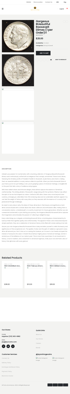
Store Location (38, 2)
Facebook (37, 59)
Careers (38, 343)
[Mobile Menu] (2, 8)
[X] (6, 2)
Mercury (32, 264)
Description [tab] (6, 169)
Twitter (40, 59)
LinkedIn (44, 59)
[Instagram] (9, 2)
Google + (47, 59)
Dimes (45, 45)
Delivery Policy (6, 363)
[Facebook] (2, 2)
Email (50, 59)
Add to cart (44, 53)
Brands (38, 348)
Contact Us (48, 2)
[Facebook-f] (3, 346)
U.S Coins (10, 264)
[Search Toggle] (7, 9)
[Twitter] (8, 346)
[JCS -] (35, 8)
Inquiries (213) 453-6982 (11, 336)
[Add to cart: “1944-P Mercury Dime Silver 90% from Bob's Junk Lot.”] (35, 274)
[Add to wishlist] (8, 274)
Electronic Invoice (7, 376)
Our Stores (39, 339)
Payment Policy (7, 371)
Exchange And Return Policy (11, 367)
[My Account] (55, 9)
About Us (39, 334)
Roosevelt (50, 45)
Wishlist (28, 2)
